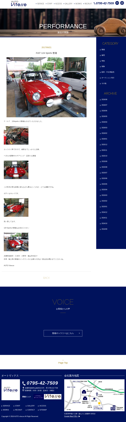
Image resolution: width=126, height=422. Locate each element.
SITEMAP (43, 410)
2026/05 (104, 116)
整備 (103, 49)
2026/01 (104, 139)
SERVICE (40, 4)
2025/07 (104, 173)
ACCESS (58, 4)
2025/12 (104, 144)
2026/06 (104, 111)
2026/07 (104, 105)
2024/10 (104, 223)
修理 (103, 55)
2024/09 (104, 229)
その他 (104, 83)
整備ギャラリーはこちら (63, 333)
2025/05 (104, 184)
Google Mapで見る (71, 416)
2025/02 (104, 201)
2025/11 (104, 150)
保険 (103, 66)
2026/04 (104, 122)
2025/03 (104, 195)
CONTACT (31, 410)
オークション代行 (108, 78)
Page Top (63, 363)
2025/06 (104, 178)
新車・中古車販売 (108, 72)
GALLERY (68, 4)
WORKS (78, 4)
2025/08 (104, 167)
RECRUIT (88, 4)
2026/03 (104, 128)
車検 (103, 61)
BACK (46, 277)
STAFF (49, 4)
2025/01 (104, 206)
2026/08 (104, 99)
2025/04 (104, 190)
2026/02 (104, 133)
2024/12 (104, 212)
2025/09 (104, 161)
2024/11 (104, 218)
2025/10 (104, 156)
